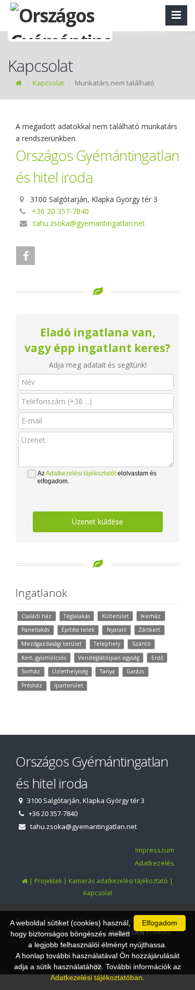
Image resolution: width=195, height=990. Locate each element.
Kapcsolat (48, 82)
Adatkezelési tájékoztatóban (96, 977)
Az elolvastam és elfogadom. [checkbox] (97, 477)
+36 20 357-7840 (60, 211)
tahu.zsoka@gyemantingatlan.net (89, 223)
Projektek (48, 880)
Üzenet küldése (97, 522)
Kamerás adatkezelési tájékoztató (118, 880)
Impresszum (154, 850)
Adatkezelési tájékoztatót (81, 473)
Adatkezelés (154, 863)
